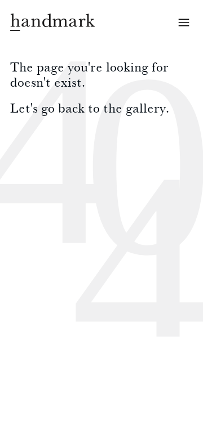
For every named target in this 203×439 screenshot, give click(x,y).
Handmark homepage (52, 22)
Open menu (184, 23)
